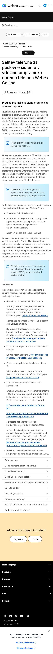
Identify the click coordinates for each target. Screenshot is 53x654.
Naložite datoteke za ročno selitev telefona (26, 504)
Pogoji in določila (10, 620)
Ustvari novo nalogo (14, 471)
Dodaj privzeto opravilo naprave (20, 465)
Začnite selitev (12, 488)
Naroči (28, 53)
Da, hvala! (18, 539)
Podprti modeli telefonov (17, 510)
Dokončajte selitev (14, 493)
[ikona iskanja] (39, 6)
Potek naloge (11, 460)
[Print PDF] (20, 53)
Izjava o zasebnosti (11, 624)
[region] (26, 640)
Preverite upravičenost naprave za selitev (25, 482)
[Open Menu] (50, 5)
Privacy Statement (25, 643)
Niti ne (35, 539)
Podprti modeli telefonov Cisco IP (22, 377)
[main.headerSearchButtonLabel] (39, 5)
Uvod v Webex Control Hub (35, 315)
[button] (45, 5)
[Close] (49, 631)
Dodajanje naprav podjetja (17, 477)
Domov (4, 17)
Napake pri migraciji (14, 499)
